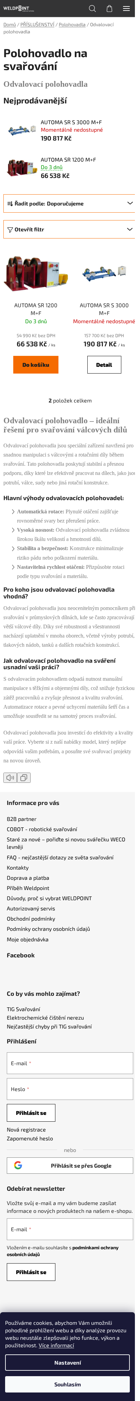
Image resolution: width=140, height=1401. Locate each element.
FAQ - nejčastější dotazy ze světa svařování (60, 857)
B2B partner (21, 818)
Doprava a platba (28, 877)
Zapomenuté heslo (30, 1138)
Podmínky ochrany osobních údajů (48, 928)
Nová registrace (26, 1129)
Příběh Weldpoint (28, 888)
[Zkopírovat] (24, 778)
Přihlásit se (31, 1112)
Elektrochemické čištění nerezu (45, 1018)
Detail (104, 364)
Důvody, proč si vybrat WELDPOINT (49, 898)
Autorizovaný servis (31, 908)
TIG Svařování (23, 1009)
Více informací (56, 1345)
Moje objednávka (28, 939)
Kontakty (18, 867)
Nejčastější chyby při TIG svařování (49, 1026)
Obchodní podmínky (31, 918)
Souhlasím (67, 1384)
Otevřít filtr (29, 229)
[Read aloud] (10, 778)
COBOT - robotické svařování (42, 829)
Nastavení (67, 1362)
